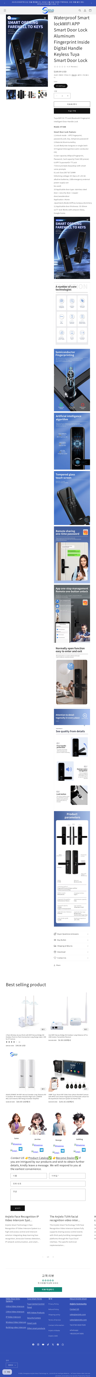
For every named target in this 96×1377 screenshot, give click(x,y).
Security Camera (34, 1318)
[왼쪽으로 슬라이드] (42, 1257)
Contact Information (56, 1325)
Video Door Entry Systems (13, 1299)
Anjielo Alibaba (54, 1330)
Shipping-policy (54, 1315)
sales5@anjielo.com (78, 1319)
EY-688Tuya (60, 86)
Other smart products (36, 1328)
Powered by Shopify (84, 1376)
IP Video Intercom (13, 1317)
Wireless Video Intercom (16, 1322)
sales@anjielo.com (78, 1314)
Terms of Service (54, 1320)
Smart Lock (32, 1323)
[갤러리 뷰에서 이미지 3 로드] (32, 94)
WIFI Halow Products (35, 1312)
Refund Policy (53, 1309)
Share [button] (58, 965)
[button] (4, 10)
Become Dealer (65, 1158)
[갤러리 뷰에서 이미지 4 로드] (42, 94)
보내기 (17, 1208)
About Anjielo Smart (78, 1298)
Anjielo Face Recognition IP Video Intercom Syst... (22, 1218)
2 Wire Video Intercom (15, 1311)
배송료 (74, 75)
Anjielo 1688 (53, 1336)
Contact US (74, 1309)
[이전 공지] (4, 3)
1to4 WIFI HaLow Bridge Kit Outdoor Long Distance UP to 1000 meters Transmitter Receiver (68, 1036)
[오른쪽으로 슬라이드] (53, 1257)
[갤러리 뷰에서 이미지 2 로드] (21, 94)
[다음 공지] (91, 3)
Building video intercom (16, 1327)
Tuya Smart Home (34, 1298)
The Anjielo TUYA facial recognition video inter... (65, 1218)
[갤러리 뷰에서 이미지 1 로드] (11, 94)
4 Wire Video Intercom (15, 1306)
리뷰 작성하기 (48, 1289)
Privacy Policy (53, 1304)
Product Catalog (38, 1158)
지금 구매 (72, 111)
